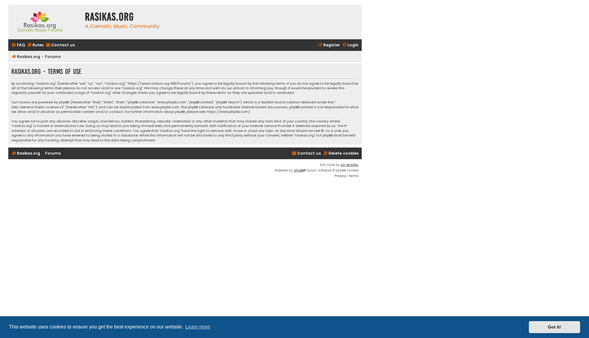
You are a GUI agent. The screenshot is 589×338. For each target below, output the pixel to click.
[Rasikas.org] (45, 22)
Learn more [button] (197, 326)
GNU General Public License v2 (37, 107)
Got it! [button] (554, 327)
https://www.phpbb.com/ (228, 111)
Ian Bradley (350, 165)
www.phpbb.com (165, 107)
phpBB (299, 170)
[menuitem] (18, 45)
